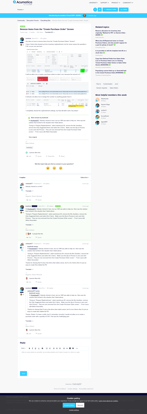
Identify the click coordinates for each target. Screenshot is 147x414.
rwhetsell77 (29, 183)
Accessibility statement (86, 389)
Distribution (99, 55)
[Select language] (100, 10)
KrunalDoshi (105, 116)
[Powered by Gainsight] (74, 384)
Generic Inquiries (101, 88)
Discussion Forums (33, 20)
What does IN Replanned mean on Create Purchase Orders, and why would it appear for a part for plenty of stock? (111, 43)
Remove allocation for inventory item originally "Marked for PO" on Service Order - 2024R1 (111, 33)
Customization (107, 84)
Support (103, 2)
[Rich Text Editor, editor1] (54, 360)
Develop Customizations (103, 67)
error (116, 84)
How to (98, 84)
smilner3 (103, 110)
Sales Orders (114, 88)
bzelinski (28, 38)
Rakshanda (104, 98)
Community (127, 2)
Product (115, 2)
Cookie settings (72, 389)
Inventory (29, 147)
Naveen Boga (105, 104)
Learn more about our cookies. (108, 401)
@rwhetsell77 (34, 120)
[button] (110, 10)
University (93, 2)
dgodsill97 (104, 122)
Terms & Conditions (60, 389)
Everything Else (45, 20)
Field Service (100, 37)
